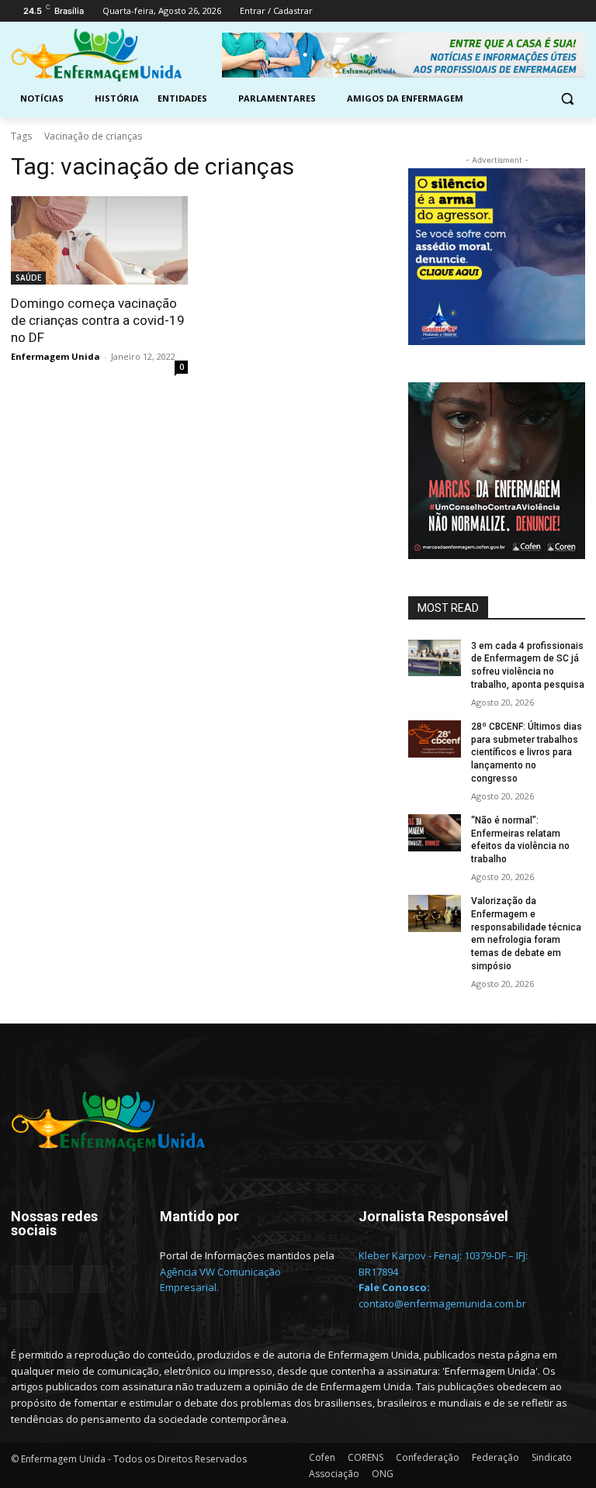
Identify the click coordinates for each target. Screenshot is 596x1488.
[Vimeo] (554, 11)
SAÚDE (28, 277)
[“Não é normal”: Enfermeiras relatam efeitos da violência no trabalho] (434, 832)
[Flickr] (59, 1279)
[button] (567, 99)
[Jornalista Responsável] (447, 1239)
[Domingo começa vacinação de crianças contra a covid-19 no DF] (99, 240)
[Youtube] (576, 11)
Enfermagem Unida (55, 356)
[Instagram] (512, 11)
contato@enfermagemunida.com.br (442, 1303)
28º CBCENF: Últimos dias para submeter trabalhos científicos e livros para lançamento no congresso (526, 752)
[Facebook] (490, 11)
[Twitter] (533, 11)
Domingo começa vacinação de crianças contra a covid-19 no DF (98, 320)
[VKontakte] (24, 1313)
